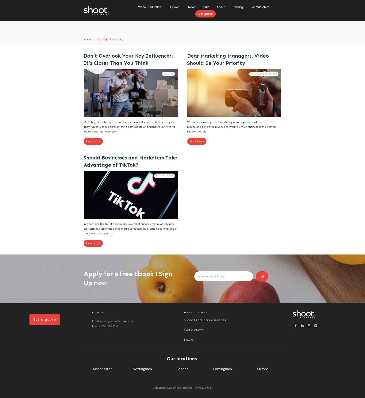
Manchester (102, 369)
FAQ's (188, 340)
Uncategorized (268, 74)
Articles (168, 74)
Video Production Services (205, 320)
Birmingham (222, 369)
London (182, 369)
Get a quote (194, 330)
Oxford (262, 369)
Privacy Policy (204, 387)
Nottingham (142, 369)
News (254, 74)
